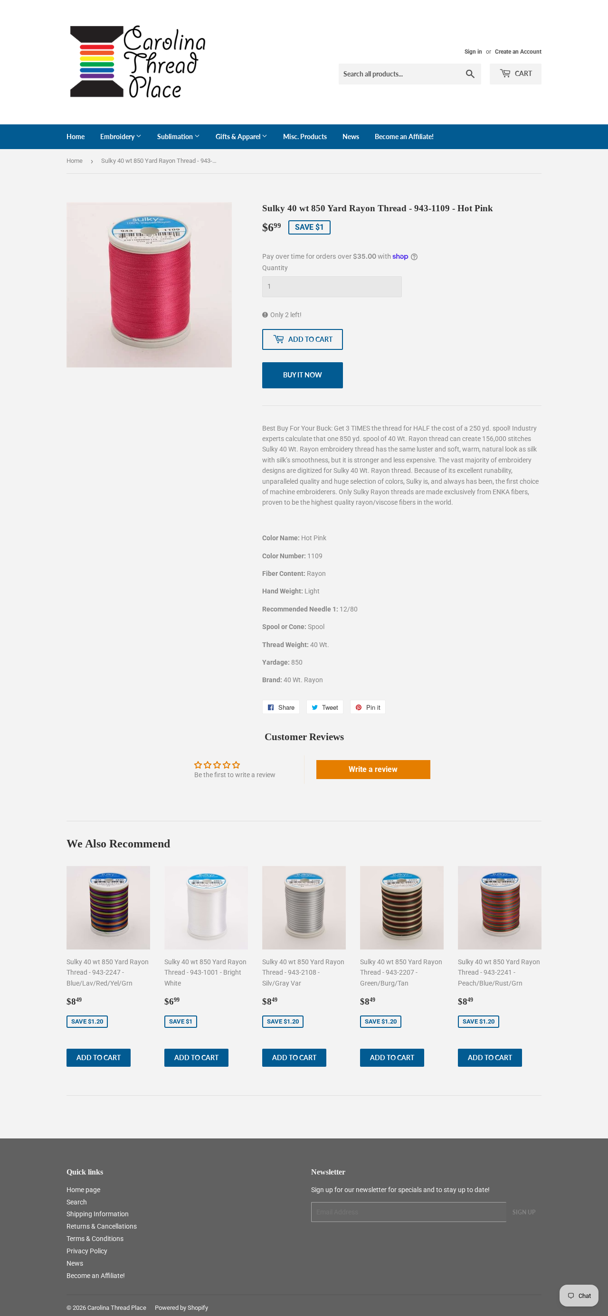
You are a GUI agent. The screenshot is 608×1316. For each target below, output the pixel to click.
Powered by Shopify (181, 1307)
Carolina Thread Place (116, 1307)
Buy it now (302, 375)
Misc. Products (305, 136)
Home (75, 136)
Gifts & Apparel (239, 136)
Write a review (373, 769)
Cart (522, 73)
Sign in (473, 51)
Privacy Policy (86, 1251)
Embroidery (118, 136)
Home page (83, 1190)
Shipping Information (97, 1214)
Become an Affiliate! (404, 136)
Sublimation (175, 136)
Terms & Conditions (95, 1238)
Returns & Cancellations (101, 1226)
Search (76, 1202)
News (350, 136)
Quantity (275, 268)
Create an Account (518, 51)
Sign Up (524, 1212)
